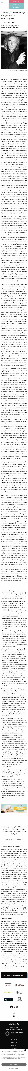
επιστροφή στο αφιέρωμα (14, 839)
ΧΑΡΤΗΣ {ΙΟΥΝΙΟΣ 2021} (8, 22)
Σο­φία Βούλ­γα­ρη (14, 927)
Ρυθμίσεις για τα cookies (14, 1068)
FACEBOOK (14, 1039)
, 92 (14, 1023)
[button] (24, 1050)
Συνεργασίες (14, 1045)
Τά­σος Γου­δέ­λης (14, 933)
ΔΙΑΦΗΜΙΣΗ (14, 1048)
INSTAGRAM (14, 1042)
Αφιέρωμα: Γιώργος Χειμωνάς (10, 25)
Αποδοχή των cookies (14, 1064)
